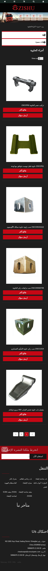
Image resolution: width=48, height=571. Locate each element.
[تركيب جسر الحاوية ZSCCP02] (24, 83)
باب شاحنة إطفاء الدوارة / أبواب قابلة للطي (40, 483)
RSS (9, 562)
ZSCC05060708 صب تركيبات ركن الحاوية (28, 288)
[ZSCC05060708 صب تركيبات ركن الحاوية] (24, 266)
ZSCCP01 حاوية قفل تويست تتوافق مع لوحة (27, 166)
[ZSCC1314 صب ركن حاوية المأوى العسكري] (24, 327)
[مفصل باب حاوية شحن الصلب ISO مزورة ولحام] (24, 388)
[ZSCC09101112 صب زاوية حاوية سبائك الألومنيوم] (24, 205)
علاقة (19, 562)
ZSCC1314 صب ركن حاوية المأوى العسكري (27, 349)
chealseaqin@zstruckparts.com (29, 552)
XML (14, 562)
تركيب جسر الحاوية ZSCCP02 (33, 105)
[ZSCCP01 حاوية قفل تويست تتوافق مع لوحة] (24, 144)
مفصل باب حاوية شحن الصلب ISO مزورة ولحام (26, 410)
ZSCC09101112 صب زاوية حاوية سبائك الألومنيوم (25, 227)
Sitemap (3, 562)
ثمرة (38, 27)
